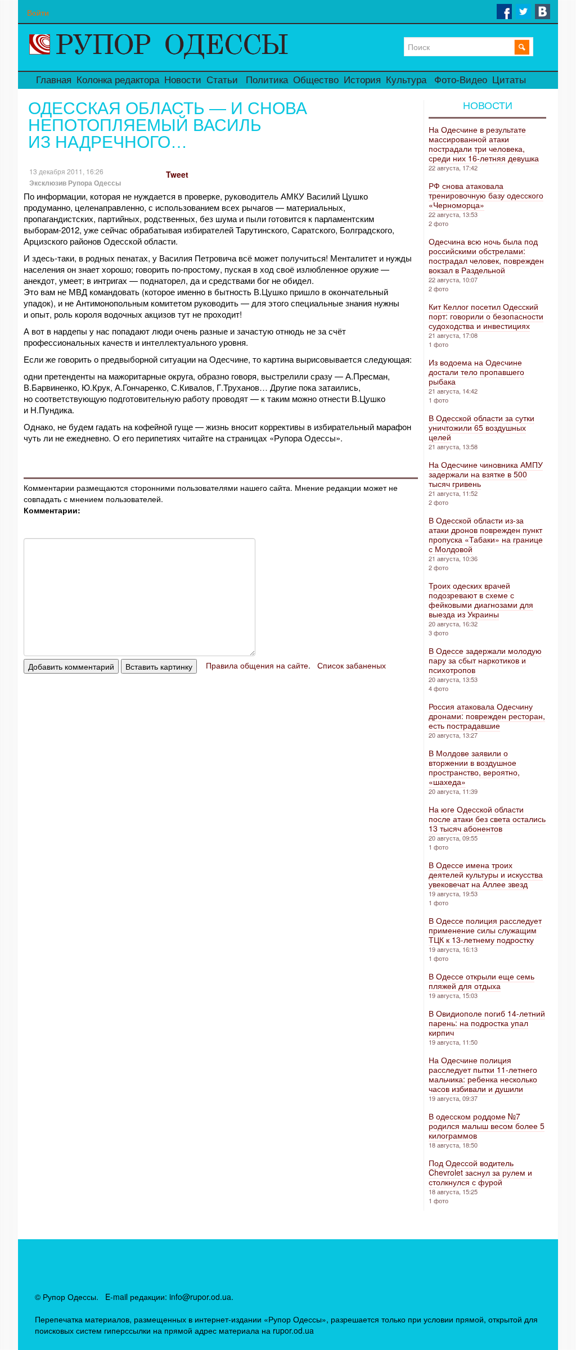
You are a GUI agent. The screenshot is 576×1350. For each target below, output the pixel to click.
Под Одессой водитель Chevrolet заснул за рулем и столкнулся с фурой (480, 1172)
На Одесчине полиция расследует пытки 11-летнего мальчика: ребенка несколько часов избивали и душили (483, 1074)
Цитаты (509, 80)
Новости (182, 80)
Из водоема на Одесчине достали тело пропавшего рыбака (476, 371)
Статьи (222, 80)
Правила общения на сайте (257, 665)
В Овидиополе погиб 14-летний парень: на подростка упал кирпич (487, 1023)
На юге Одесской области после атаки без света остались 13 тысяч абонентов (487, 818)
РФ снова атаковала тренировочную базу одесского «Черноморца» (486, 195)
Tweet (177, 174)
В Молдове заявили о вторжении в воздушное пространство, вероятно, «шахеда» (474, 767)
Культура (406, 80)
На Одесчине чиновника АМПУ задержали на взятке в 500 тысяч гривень (486, 474)
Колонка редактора (117, 80)
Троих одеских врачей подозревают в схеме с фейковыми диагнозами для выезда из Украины (481, 600)
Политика (267, 80)
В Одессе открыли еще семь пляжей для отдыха (481, 980)
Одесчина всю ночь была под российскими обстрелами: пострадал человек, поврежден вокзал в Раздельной (486, 256)
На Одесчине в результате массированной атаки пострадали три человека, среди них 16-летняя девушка (484, 144)
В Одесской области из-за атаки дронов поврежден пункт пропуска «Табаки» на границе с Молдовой (486, 534)
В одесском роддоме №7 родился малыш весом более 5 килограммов (486, 1125)
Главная (53, 80)
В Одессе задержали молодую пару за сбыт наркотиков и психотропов (485, 660)
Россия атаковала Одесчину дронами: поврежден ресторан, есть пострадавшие (487, 716)
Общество (316, 80)
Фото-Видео (460, 80)
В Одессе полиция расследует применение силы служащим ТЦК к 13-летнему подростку (485, 930)
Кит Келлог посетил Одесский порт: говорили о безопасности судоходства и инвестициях (486, 316)
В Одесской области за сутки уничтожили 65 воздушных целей (481, 427)
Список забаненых (351, 665)
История (362, 80)
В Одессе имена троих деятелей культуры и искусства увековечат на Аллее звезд (486, 874)
